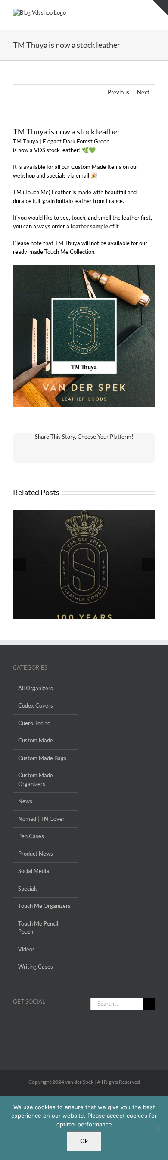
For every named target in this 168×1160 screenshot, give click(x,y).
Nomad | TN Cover (41, 818)
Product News (35, 853)
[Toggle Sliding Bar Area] (160, 8)
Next (143, 92)
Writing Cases (35, 966)
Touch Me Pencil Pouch (38, 927)
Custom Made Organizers (35, 779)
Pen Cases (31, 836)
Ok (84, 1141)
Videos (26, 949)
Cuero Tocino (34, 723)
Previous (118, 92)
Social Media (33, 870)
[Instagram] (26, 1021)
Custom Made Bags (42, 758)
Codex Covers (35, 705)
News (25, 801)
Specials (28, 888)
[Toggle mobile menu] (151, 13)
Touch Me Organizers (44, 905)
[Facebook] (15, 1021)
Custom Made (35, 740)
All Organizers (35, 688)
